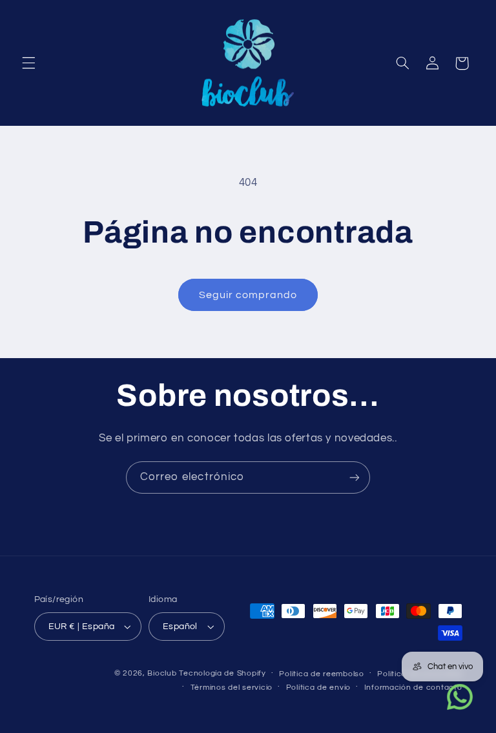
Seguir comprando (248, 295)
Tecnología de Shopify (222, 673)
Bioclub (161, 673)
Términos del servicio (232, 687)
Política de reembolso (321, 674)
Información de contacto (413, 687)
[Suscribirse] (354, 477)
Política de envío (318, 687)
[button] (28, 63)
